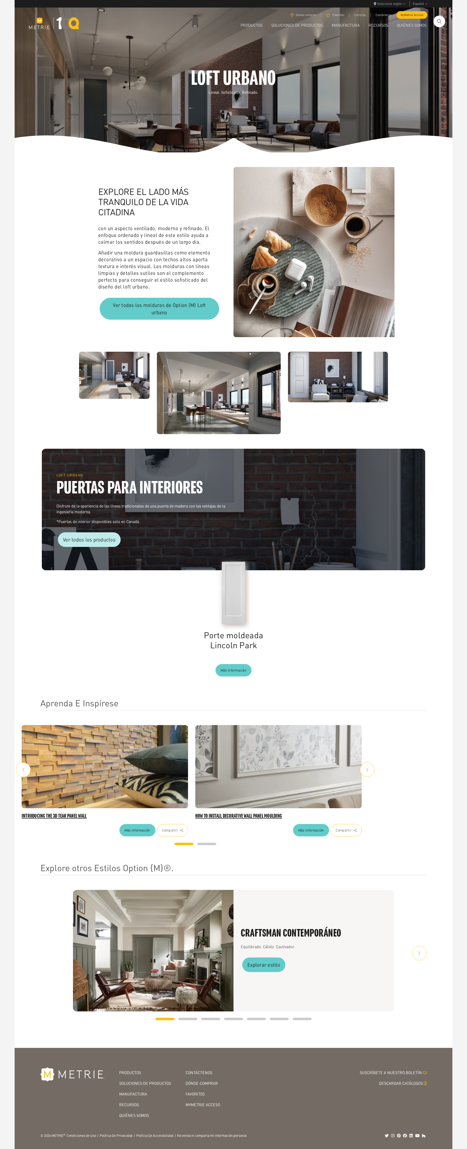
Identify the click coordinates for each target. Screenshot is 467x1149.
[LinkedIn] (411, 1136)
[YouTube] (417, 1136)
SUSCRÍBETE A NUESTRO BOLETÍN (391, 1072)
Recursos (129, 1104)
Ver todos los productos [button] (89, 539)
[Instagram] (393, 1136)
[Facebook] (405, 1136)
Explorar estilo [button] (263, 965)
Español (418, 3)
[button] (23, 770)
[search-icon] (439, 21)
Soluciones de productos (145, 1083)
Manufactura (133, 1093)
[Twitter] (387, 1136)
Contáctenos (384, 15)
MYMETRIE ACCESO (203, 1104)
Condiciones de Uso (81, 1135)
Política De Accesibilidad (154, 1135)
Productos (130, 1072)
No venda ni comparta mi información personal (212, 1135)
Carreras (360, 15)
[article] (105, 766)
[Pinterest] (399, 1136)
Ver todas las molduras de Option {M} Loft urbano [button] (159, 309)
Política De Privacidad (116, 1135)
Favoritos (338, 15)
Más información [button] (233, 670)
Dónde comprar (202, 1083)
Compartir (170, 830)
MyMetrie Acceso (412, 15)
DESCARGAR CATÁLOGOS (401, 1083)
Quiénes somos (134, 1115)
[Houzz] (423, 1136)
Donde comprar (306, 15)
